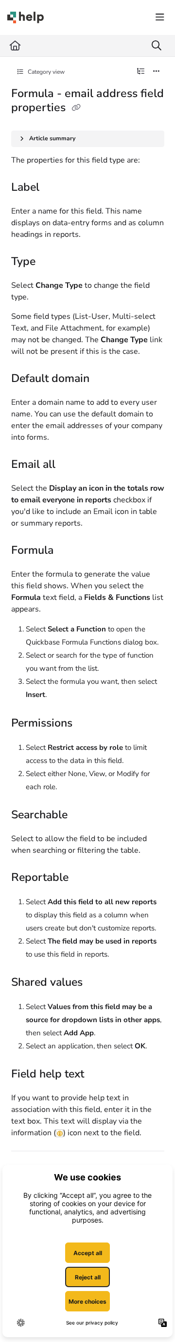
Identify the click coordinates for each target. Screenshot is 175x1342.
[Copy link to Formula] (68, 551)
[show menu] (160, 17)
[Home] (25, 17)
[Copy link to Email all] (70, 465)
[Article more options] (156, 72)
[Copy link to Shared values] (97, 983)
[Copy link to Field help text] (99, 1074)
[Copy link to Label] (54, 188)
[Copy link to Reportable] (83, 878)
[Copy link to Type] (50, 262)
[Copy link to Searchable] (82, 815)
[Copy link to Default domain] (104, 379)
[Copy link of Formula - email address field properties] (76, 108)
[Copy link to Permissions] (87, 723)
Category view (45, 72)
